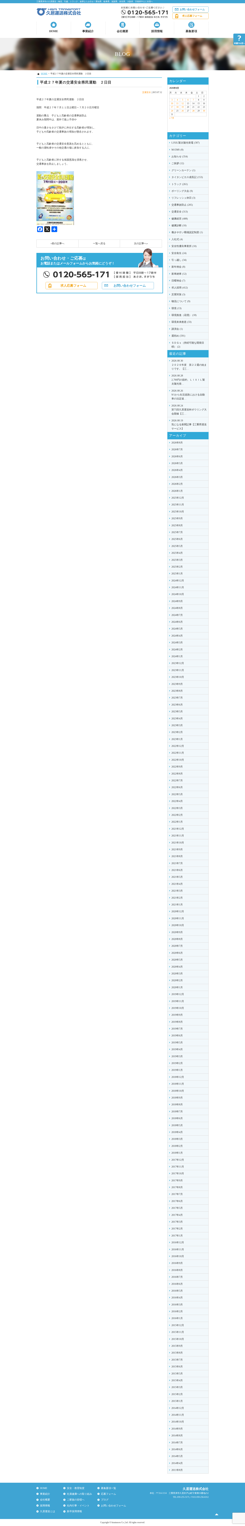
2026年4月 (177, 470)
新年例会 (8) (178, 266)
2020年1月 (177, 987)
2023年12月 (177, 663)
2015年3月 (177, 1387)
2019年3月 (177, 1056)
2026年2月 (177, 484)
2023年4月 (177, 718)
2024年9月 (177, 601)
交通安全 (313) (179, 211)
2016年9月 (177, 1263)
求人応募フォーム (192, 16)
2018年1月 (177, 1153)
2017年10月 (177, 1173)
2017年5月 (177, 1208)
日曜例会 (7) (178, 280)
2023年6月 (177, 704)
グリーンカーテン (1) (183, 170)
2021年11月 (177, 835)
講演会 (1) (177, 329)
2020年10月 (177, 925)
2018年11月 (177, 1084)
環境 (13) (176, 308)
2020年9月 (177, 932)
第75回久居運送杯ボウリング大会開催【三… (189, 409)
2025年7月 (177, 532)
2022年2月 (177, 815)
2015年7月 (177, 1359)
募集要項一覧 (108, 1488)
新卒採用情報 (74, 1511)
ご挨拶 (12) (177, 163)
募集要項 (191, 31)
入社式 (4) (177, 239)
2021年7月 (177, 863)
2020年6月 (177, 953)
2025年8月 (177, 525)
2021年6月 (177, 870)
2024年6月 (177, 622)
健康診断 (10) (179, 225)
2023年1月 (177, 739)
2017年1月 (177, 1235)
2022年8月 (177, 773)
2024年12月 (177, 580)
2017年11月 (177, 1166)
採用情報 (157, 31)
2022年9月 (177, 766)
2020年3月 (177, 973)
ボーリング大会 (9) (182, 191)
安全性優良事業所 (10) (184, 246)
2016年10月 (177, 1256)
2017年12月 (177, 1160)
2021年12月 (177, 828)
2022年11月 (177, 753)
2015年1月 (177, 1401)
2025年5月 (177, 546)
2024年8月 (177, 608)
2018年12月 (177, 1077)
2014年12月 (177, 1408)
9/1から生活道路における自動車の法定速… (188, 394)
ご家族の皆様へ (75, 1499)
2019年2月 (177, 1063)
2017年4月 (177, 1215)
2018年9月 (177, 1097)
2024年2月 (177, 649)
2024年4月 (177, 635)
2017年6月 (177, 1201)
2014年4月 (177, 1463)
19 (183, 107)
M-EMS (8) (177, 149)
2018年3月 (177, 1139)
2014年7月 (177, 1442)
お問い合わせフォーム (192, 9)
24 (172, 111)
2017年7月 (177, 1194)
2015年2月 (177, 1394)
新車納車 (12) (179, 273)
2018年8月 (177, 1104)
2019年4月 (177, 1049)
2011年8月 (177, 1470)
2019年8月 (177, 1022)
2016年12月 (177, 1242)
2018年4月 (177, 1132)
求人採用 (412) (179, 287)
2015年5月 (177, 1373)
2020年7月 (177, 946)
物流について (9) (180, 301)
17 (172, 107)
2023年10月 (177, 677)
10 (172, 103)
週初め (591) (178, 335)
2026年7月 (177, 449)
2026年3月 (177, 477)
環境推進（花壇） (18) (184, 315)
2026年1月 (177, 491)
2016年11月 (177, 1249)
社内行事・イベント (78, 1505)
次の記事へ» (141, 243)
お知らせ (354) (179, 156)
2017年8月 (177, 1187)
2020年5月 (177, 959)
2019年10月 (177, 1008)
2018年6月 (177, 1118)
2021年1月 (177, 904)
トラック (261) (179, 184)
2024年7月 (177, 615)
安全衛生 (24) (179, 253)
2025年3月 (177, 560)
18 (177, 107)
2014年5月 (177, 1456)
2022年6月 (177, 787)
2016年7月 (177, 1277)
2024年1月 (177, 656)
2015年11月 (177, 1332)
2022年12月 (177, 746)
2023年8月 (177, 691)
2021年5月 (177, 877)
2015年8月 (177, 1352)
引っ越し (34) (179, 260)
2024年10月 (177, 594)
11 (177, 103)
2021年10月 (177, 842)
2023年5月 (177, 711)
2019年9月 (177, 1015)
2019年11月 (177, 1001)
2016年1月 (177, 1318)
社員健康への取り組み (79, 1494)
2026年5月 (177, 463)
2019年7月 (177, 1028)
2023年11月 (177, 670)
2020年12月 (177, 911)
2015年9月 (177, 1346)
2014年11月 (177, 1415)
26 (183, 111)
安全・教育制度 (75, 1488)
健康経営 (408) (179, 218)
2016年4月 (177, 1297)
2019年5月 (177, 1042)
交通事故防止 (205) (182, 205)
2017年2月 (177, 1228)
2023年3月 (177, 725)
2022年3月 (177, 808)
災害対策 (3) (178, 294)
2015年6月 (177, 1366)
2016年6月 (177, 1284)
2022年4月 (177, 801)
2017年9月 (177, 1180)
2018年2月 (177, 1146)
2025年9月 (177, 518)
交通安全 (146, 92)
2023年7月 (177, 697)
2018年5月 (177, 1125)
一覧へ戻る (99, 243)
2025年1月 (177, 573)
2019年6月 (177, 1035)
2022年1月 (177, 821)
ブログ (105, 1499)
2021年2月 (177, 897)
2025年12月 (177, 497)
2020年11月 (177, 918)
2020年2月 (177, 980)
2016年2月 (177, 1311)
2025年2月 (177, 566)
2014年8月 (177, 1435)
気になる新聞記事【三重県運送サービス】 (189, 424)
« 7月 (171, 118)
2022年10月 (177, 760)
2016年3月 (177, 1304)
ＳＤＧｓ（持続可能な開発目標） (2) (187, 344)
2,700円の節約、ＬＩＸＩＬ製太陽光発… (188, 379)
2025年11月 (177, 504)
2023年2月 (177, 732)
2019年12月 (177, 994)
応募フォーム (108, 1494)
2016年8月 (177, 1270)
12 (183, 103)
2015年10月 (177, 1339)
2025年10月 (177, 511)
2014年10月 (177, 1421)
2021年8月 (177, 856)
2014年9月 (177, 1428)
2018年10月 (177, 1091)
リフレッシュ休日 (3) (183, 197)
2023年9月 (177, 684)
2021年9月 (177, 849)
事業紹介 (88, 31)
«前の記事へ (57, 243)
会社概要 (122, 31)
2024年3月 (177, 642)
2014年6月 (177, 1449)
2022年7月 (177, 780)
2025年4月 (177, 553)
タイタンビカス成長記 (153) (187, 177)
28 (193, 111)
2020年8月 (177, 939)
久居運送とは (47, 1511)
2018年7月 (177, 1111)
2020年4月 (177, 966)
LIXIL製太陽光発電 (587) (185, 142)
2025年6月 (177, 539)
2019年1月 (177, 1070)
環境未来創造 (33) (181, 322)
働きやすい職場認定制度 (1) (187, 232)
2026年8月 (177, 442)
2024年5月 (177, 628)
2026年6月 (177, 456)
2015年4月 (177, 1380)
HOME (53, 31)
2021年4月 (177, 884)
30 (204, 111)
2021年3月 (177, 890)
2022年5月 (177, 794)
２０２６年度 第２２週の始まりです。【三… (189, 364)
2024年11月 (177, 587)
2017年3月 (177, 1221)
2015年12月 (177, 1325)
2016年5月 (177, 1290)
